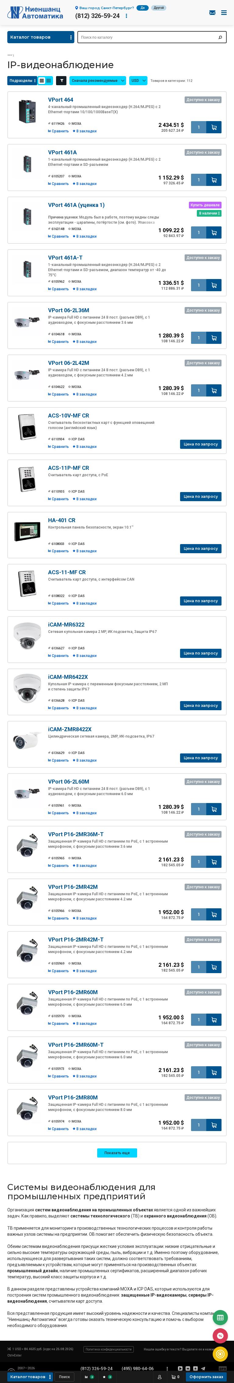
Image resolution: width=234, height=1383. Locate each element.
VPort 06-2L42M (68, 363)
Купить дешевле (205, 205)
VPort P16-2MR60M (73, 992)
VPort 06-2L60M (68, 781)
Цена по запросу (201, 444)
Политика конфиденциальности (109, 1349)
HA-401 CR (61, 520)
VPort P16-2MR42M (73, 887)
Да (142, 7)
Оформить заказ (206, 1376)
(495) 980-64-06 (138, 1368)
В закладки (86, 131)
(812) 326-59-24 (97, 15)
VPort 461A (62, 152)
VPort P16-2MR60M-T (76, 1045)
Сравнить (60, 131)
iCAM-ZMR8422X (69, 729)
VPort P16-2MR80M (73, 1097)
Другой (159, 7)
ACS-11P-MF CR (68, 468)
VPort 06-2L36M (68, 310)
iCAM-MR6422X (68, 677)
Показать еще (117, 1153)
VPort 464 (60, 99)
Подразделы (21, 81)
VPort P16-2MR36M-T (76, 834)
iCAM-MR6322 (66, 624)
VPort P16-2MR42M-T (76, 939)
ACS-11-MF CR (67, 572)
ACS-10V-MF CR (68, 415)
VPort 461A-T (65, 257)
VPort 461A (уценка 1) (76, 205)
